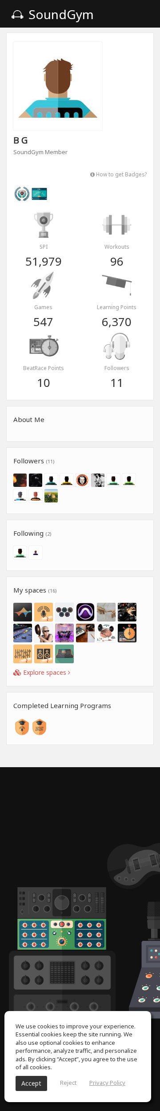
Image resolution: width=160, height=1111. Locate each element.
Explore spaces (44, 672)
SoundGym (59, 14)
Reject (68, 1083)
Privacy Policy (107, 1083)
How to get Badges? (121, 174)
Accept (31, 1083)
